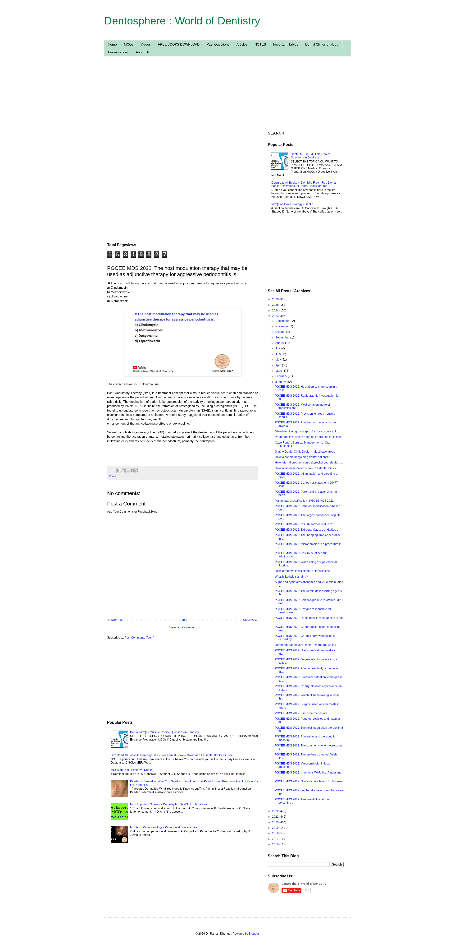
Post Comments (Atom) (139, 637)
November (282, 326)
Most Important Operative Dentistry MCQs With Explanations (168, 804)
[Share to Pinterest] (136, 470)
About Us (143, 52)
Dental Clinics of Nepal (322, 44)
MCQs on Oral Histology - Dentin (132, 770)
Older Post (250, 619)
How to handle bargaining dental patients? (302, 457)
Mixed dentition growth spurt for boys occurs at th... (307, 431)
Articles (242, 44)
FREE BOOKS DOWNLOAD (179, 44)
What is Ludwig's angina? (291, 576)
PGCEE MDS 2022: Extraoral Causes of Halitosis (306, 529)
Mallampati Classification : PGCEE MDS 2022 (304, 500)
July (278, 348)
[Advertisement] (182, 105)
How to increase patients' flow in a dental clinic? (305, 468)
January (281, 382)
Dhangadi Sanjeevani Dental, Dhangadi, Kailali (305, 645)
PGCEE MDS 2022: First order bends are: (301, 713)
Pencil (112, 476)
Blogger (254, 933)
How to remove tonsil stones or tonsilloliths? (303, 571)
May (278, 359)
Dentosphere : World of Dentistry (182, 21)
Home (112, 44)
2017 (275, 839)
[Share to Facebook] (132, 470)
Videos (146, 44)
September (282, 337)
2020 (275, 822)
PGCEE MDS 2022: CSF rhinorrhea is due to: (304, 524)
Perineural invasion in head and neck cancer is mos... (309, 437)
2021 (275, 816)
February (281, 376)
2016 (275, 844)
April (278, 365)
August (280, 343)
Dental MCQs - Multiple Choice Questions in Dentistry (164, 732)
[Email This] (118, 470)
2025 (275, 304)
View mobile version (182, 627)
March (279, 370)
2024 (275, 310)
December (282, 321)
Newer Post (115, 619)
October (280, 332)
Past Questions (218, 44)
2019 (275, 827)
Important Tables (285, 44)
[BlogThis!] (123, 470)
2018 (275, 833)
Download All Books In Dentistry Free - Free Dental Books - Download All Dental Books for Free (172, 755)
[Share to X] (127, 470)
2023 (275, 316)
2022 (275, 811)
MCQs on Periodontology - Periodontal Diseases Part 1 (165, 827)
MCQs (128, 44)
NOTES (260, 44)
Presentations (118, 52)
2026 (275, 299)
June (278, 354)
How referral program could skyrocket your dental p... (309, 462)
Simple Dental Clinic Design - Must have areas (305, 451)
